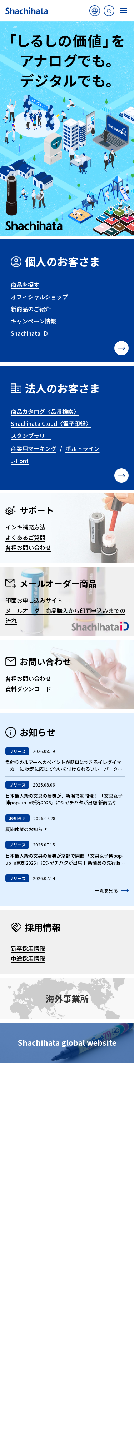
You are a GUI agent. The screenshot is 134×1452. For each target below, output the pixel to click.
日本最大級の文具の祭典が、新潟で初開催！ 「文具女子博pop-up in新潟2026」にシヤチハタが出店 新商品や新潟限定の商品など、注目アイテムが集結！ (64, 802)
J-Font (20, 460)
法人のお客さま (62, 388)
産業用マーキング (33, 448)
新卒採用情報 (28, 948)
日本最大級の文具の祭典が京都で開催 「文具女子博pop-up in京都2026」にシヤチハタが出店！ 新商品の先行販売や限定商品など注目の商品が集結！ (65, 862)
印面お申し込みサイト (34, 600)
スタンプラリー (31, 435)
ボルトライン (82, 448)
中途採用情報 (28, 958)
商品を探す (25, 284)
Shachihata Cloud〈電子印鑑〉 (51, 423)
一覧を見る (106, 890)
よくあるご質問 (25, 537)
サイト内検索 (109, 12)
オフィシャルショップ (39, 296)
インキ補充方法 (25, 527)
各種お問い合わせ (28, 547)
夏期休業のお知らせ (26, 829)
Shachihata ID (29, 333)
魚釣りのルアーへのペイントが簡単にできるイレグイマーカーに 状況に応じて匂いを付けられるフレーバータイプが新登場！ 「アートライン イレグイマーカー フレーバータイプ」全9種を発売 (64, 773)
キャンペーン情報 (33, 321)
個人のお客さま (62, 261)
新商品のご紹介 (31, 309)
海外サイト (94, 12)
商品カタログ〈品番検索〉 (45, 411)
